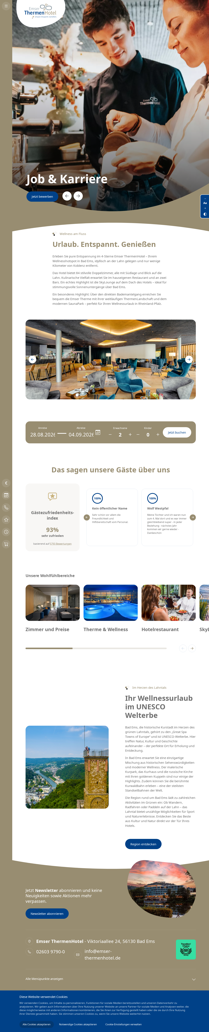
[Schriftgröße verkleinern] (205, 198)
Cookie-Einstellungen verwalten (123, 1024)
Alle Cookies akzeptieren (36, 1024)
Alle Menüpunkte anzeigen (44, 979)
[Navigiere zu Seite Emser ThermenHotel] (40, 13)
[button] (63, 196)
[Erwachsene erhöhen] (130, 435)
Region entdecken (143, 844)
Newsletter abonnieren (47, 913)
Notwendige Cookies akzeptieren (78, 1024)
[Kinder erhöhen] (158, 435)
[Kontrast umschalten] (205, 213)
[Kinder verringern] (138, 435)
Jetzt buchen (41, 196)
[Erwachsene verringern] (110, 435)
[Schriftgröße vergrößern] (205, 208)
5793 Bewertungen (61, 543)
